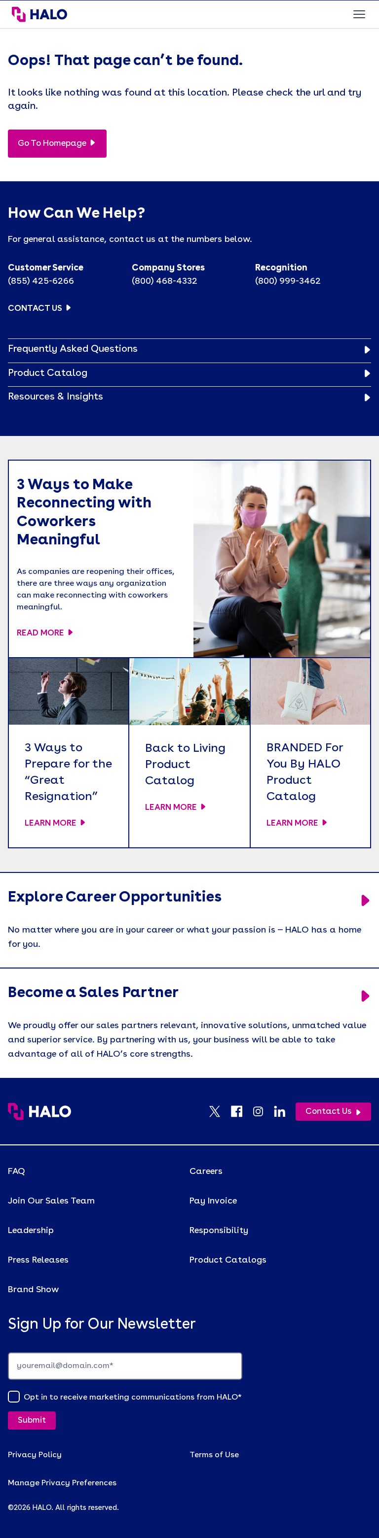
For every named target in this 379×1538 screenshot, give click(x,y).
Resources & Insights (55, 397)
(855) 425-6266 (41, 281)
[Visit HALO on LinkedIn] (285, 1111)
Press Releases (38, 1260)
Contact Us (35, 308)
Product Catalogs (228, 1260)
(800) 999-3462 (288, 281)
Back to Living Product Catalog (185, 765)
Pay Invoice (213, 1201)
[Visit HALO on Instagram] (263, 1111)
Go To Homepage (52, 143)
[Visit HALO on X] (219, 1111)
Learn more (50, 823)
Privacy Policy (35, 1455)
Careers (206, 1171)
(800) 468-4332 (164, 281)
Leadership (31, 1230)
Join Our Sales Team (51, 1201)
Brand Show (33, 1289)
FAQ (16, 1171)
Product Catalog (47, 373)
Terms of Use (214, 1455)
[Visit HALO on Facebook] (241, 1111)
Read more (40, 633)
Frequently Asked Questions (73, 349)
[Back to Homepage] (39, 1111)
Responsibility (219, 1230)
